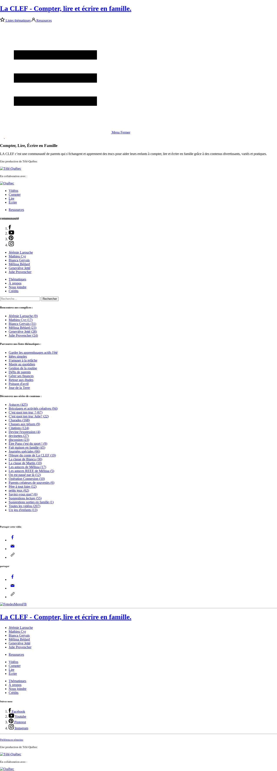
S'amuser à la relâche (23, 360)
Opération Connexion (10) (27, 479)
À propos (15, 283)
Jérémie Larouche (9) (23, 316)
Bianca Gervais (19, 260)
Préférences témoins (11, 739)
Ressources (44, 20)
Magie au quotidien (22, 364)
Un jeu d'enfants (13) (23, 510)
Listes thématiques (18, 20)
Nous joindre (17, 287)
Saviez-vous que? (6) (23, 494)
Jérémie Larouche (21, 252)
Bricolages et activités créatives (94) (33, 408)
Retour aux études (21, 380)
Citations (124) (19, 428)
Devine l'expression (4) (24, 432)
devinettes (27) (19, 436)
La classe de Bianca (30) (25, 459)
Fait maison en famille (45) (27, 447)
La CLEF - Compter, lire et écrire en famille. (65, 8)
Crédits (13, 291)
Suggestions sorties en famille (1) (31, 502)
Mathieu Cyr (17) (20, 320)
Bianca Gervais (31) (22, 324)
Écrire (13, 202)
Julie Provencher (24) (23, 335)
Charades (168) (19, 420)
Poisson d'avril (19, 384)
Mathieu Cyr (17, 256)
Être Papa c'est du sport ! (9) (28, 443)
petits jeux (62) (19, 490)
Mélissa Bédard (19, 264)
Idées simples (18, 356)
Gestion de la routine (23, 368)
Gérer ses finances (21, 376)
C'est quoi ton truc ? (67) (25, 412)
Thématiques (17, 279)
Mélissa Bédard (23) (22, 327)
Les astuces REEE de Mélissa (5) (31, 471)
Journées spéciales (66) (24, 451)
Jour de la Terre (19, 388)
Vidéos (13, 190)
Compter (15, 194)
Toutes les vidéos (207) (24, 506)
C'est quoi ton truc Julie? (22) (29, 416)
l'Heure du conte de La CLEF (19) (32, 455)
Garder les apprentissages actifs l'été (33, 352)
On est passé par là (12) (25, 475)
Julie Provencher (20, 272)
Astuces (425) (18, 404)
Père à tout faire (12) (23, 486)
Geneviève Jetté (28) (23, 331)
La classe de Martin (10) (25, 463)
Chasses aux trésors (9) (24, 424)
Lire (11, 198)
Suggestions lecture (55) (25, 498)
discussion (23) (19, 440)
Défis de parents (20, 372)
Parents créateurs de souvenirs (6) (31, 482)
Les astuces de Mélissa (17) (27, 467)
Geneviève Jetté (19, 268)
